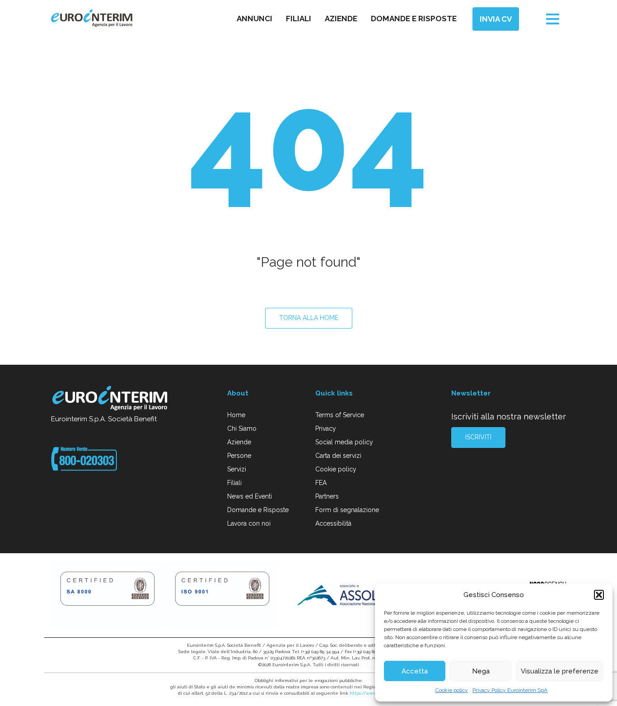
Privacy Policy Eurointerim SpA (509, 690)
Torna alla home (308, 317)
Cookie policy (451, 690)
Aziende (341, 18)
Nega (481, 671)
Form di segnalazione (347, 509)
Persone (239, 455)
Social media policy (344, 442)
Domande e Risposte (258, 509)
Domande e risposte (414, 18)
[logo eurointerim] (91, 18)
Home (236, 415)
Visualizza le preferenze (559, 671)
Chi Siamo (242, 428)
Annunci (254, 18)
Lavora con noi (249, 523)
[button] (598, 594)
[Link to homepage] (110, 399)
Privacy (325, 428)
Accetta (415, 671)
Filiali (298, 18)
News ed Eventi (249, 496)
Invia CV (496, 19)
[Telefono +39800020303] (84, 458)
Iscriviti (478, 437)
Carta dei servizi (338, 455)
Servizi (236, 469)
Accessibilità (333, 523)
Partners (327, 496)
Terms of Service (339, 415)
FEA (321, 482)
